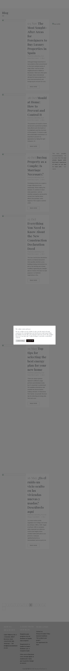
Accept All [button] (30, 340)
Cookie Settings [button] (20, 340)
